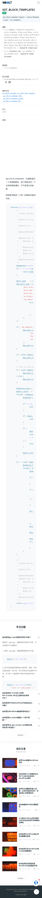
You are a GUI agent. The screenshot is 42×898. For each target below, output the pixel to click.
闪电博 (24, 895)
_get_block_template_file (11, 101)
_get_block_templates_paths (12, 98)
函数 (4, 13)
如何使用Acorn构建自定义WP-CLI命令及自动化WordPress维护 (28, 776)
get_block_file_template (26, 93)
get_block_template (9, 93)
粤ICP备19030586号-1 (21, 891)
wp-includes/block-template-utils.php (17, 79)
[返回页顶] (36, 892)
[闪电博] (7, 2)
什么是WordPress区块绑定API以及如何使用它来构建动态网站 (29, 820)
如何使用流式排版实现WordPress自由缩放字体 (28, 864)
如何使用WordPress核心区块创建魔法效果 (29, 835)
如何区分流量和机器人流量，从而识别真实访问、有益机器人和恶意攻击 (28, 791)
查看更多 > (21, 735)
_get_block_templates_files (12, 96)
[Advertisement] (21, 151)
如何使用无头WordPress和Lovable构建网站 (29, 850)
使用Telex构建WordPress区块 (28, 761)
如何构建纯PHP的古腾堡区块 (28, 805)
